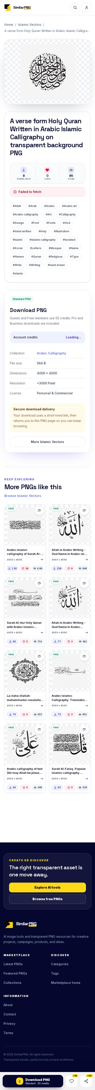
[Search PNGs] (75, 7)
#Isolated (69, 239)
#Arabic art (69, 206)
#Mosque (55, 248)
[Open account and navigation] (86, 7)
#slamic (18, 273)
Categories (59, 964)
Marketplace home (65, 983)
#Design (18, 222)
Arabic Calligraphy (51, 353)
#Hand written (22, 231)
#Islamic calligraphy (42, 239)
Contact (10, 1014)
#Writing (34, 265)
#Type (74, 256)
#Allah (17, 206)
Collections (12, 983)
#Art (48, 214)
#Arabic (49, 206)
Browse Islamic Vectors (22, 496)
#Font (35, 222)
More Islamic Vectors (47, 442)
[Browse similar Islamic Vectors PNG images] (39, 510)
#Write (17, 265)
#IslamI (17, 239)
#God (66, 222)
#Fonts (50, 222)
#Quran (36, 256)
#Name (73, 248)
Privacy (9, 1023)
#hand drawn (56, 265)
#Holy (42, 231)
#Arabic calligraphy (25, 214)
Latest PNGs (13, 964)
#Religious (56, 256)
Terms (8, 1033)
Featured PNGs (15, 973)
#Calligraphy (67, 214)
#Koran (18, 248)
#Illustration (61, 231)
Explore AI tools (47, 887)
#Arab (32, 206)
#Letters (35, 248)
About (8, 1005)
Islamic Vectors (29, 24)
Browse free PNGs (47, 899)
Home (8, 24)
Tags (55, 973)
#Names (18, 256)
